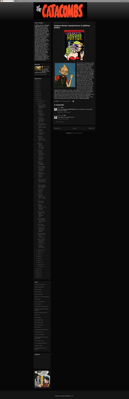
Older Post (91, 128)
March (39, 262)
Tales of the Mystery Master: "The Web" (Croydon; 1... (41, 197)
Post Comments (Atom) (77, 133)
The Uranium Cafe (39, 340)
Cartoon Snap (38, 289)
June (39, 256)
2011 (37, 268)
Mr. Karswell (60, 115)
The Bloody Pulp (39, 332)
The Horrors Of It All (39, 334)
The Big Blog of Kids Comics (41, 329)
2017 (37, 89)
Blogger (72, 396)
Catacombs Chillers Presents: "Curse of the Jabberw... (41, 132)
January (40, 266)
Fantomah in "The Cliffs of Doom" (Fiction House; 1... (41, 181)
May (39, 258)
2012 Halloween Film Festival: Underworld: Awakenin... (41, 168)
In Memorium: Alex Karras (40, 202)
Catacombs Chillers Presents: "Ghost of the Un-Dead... (41, 113)
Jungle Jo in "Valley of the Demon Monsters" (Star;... (41, 175)
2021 (37, 81)
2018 (37, 87)
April (39, 260)
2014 (37, 95)
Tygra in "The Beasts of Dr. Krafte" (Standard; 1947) (41, 214)
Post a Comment (59, 121)
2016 (37, 91)
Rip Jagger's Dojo (39, 319)
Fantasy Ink (37, 299)
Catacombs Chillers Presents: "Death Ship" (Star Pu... (40, 153)
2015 (37, 93)
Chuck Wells (46, 66)
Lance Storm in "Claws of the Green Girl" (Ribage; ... (41, 229)
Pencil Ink (37, 315)
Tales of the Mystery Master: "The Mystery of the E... (41, 139)
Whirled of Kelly (38, 345)
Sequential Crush (39, 322)
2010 (37, 270)
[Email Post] (73, 101)
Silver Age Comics (39, 324)
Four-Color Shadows (40, 301)
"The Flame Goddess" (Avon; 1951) (41, 246)
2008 (37, 275)
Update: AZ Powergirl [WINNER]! (40, 163)
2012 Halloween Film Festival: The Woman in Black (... (41, 220)
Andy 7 (59, 107)
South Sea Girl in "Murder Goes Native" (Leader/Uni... (41, 235)
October (40, 103)
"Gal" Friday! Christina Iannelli (40, 159)
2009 (37, 272)
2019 (37, 85)
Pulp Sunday (38, 317)
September (40, 250)
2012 (37, 99)
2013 (37, 97)
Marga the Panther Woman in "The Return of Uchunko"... (41, 207)
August (39, 252)
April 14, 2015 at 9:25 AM (63, 119)
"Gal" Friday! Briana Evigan (41, 225)
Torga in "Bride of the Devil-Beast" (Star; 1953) (41, 186)
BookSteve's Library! (39, 284)
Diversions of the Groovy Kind (42, 296)
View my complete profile (41, 74)
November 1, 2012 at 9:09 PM (64, 112)
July (39, 254)
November (40, 101)
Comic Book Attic (39, 294)
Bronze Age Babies (39, 287)
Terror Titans (38, 327)
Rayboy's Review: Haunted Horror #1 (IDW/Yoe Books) (41, 106)
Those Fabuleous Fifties (40, 343)
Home (74, 128)
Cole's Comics (38, 291)
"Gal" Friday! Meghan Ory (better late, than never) (40, 119)
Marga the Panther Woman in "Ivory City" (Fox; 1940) (40, 146)
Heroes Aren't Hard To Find (41, 306)
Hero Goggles (38, 304)
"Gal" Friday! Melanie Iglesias (40, 191)
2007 (37, 277)
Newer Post (57, 128)
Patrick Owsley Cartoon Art (41, 312)
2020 (37, 83)
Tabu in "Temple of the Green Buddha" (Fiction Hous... (41, 241)
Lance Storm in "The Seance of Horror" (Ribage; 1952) (41, 125)
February (40, 264)
